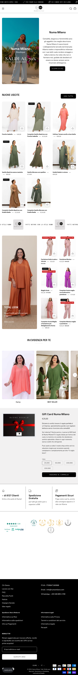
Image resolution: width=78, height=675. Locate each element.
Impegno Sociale (8, 603)
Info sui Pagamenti (9, 624)
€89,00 (47, 328)
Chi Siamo (6, 585)
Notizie (4, 599)
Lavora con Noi (7, 589)
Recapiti (44, 627)
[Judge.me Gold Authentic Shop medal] (42, 523)
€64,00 (55, 174)
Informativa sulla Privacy (50, 617)
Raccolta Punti (7, 596)
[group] (39, 377)
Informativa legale (48, 624)
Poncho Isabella (7, 134)
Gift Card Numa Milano (55, 414)
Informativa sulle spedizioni (12, 620)
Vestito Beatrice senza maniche (12, 172)
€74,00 (29, 174)
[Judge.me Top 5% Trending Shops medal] (51, 530)
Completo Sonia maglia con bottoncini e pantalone (67, 292)
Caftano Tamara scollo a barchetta (64, 134)
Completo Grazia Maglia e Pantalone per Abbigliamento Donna (49, 323)
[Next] (75, 375)
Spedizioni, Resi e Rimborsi (11, 612)
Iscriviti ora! (19, 657)
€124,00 (42, 212)
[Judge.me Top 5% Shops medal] (68, 523)
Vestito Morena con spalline (36, 172)
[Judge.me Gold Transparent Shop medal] (51, 523)
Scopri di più (57, 69)
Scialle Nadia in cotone (60, 172)
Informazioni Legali (47, 612)
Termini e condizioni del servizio (53, 620)
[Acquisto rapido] (22, 128)
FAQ (3, 592)
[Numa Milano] (39, 8)
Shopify (42, 673)
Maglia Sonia (45, 290)
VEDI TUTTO (68, 96)
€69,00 (59, 136)
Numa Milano (36, 669)
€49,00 (19, 134)
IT (41, 665)
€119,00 (17, 212)
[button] (70, 8)
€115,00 (44, 136)
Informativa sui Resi (9, 617)
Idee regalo (6, 606)
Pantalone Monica (65, 259)
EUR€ (35, 665)
